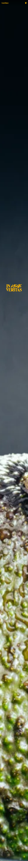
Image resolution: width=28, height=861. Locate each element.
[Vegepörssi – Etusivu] (4, 3)
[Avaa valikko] (26, 3)
